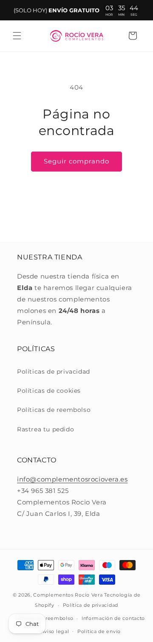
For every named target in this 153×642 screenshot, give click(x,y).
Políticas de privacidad (53, 371)
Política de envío (99, 631)
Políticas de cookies (49, 390)
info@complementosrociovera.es (72, 479)
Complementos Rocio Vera (67, 595)
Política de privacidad (90, 605)
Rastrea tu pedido (45, 429)
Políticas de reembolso (54, 410)
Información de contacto (113, 618)
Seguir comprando (76, 161)
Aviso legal (55, 631)
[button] (17, 35)
